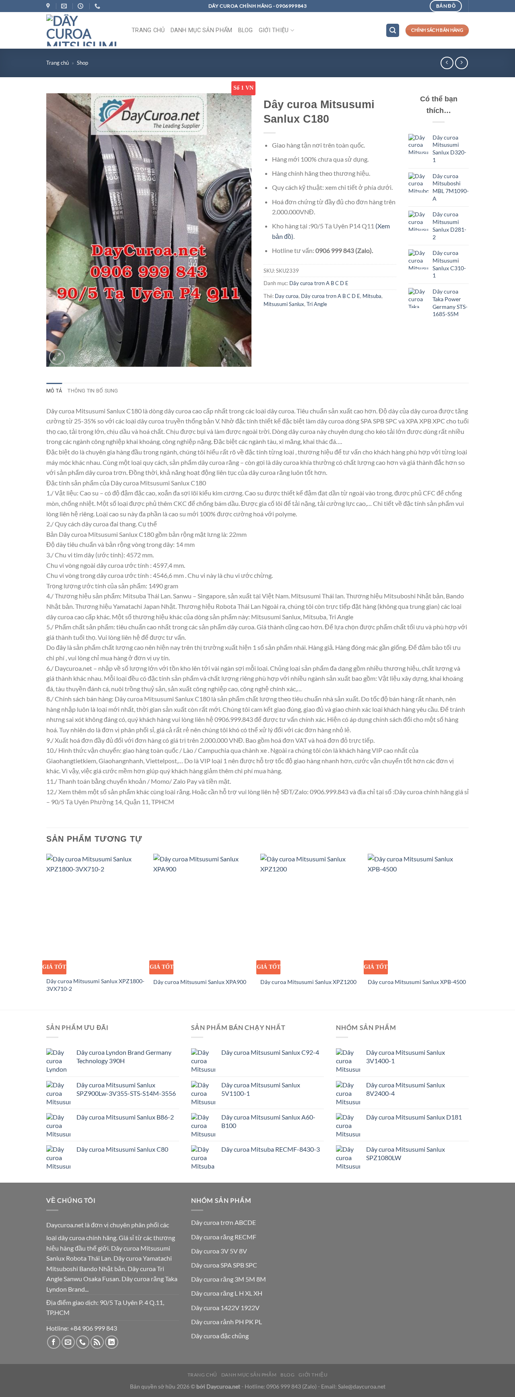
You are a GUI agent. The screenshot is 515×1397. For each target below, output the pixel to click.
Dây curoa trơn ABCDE (223, 1222)
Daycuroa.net (65, 1225)
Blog (245, 30)
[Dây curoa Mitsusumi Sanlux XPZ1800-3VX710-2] (96, 913)
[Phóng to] (57, 357)
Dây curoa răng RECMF (223, 1237)
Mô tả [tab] (54, 391)
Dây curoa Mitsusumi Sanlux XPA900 (199, 981)
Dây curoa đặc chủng (220, 1335)
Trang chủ (148, 30)
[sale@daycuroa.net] (65, 6)
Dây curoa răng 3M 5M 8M (228, 1279)
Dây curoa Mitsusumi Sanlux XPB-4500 (417, 981)
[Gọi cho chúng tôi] (82, 1342)
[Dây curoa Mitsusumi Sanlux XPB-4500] (417, 913)
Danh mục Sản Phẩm (202, 30)
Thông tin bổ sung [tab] (93, 391)
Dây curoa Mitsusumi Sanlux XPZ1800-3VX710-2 (95, 985)
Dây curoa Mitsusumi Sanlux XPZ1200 (308, 981)
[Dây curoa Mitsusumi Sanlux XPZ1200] (310, 913)
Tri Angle (317, 304)
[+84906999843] (98, 6)
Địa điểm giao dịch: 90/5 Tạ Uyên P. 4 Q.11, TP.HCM (105, 1307)
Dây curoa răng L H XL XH (226, 1293)
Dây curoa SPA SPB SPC (224, 1265)
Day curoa (287, 296)
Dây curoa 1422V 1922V (225, 1307)
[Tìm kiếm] (392, 30)
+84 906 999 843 (93, 1328)
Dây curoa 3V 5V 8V (219, 1251)
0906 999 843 (283, 1386)
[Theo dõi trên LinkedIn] (111, 1342)
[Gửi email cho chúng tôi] (68, 1342)
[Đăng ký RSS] (97, 1342)
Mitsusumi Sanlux (284, 304)
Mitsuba (372, 296)
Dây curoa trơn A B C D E (318, 283)
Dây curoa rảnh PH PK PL (226, 1321)
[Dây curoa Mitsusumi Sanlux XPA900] (203, 913)
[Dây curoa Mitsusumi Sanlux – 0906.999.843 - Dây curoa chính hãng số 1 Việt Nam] (82, 30)
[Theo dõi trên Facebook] (53, 1342)
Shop (82, 63)
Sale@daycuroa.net (361, 1386)
